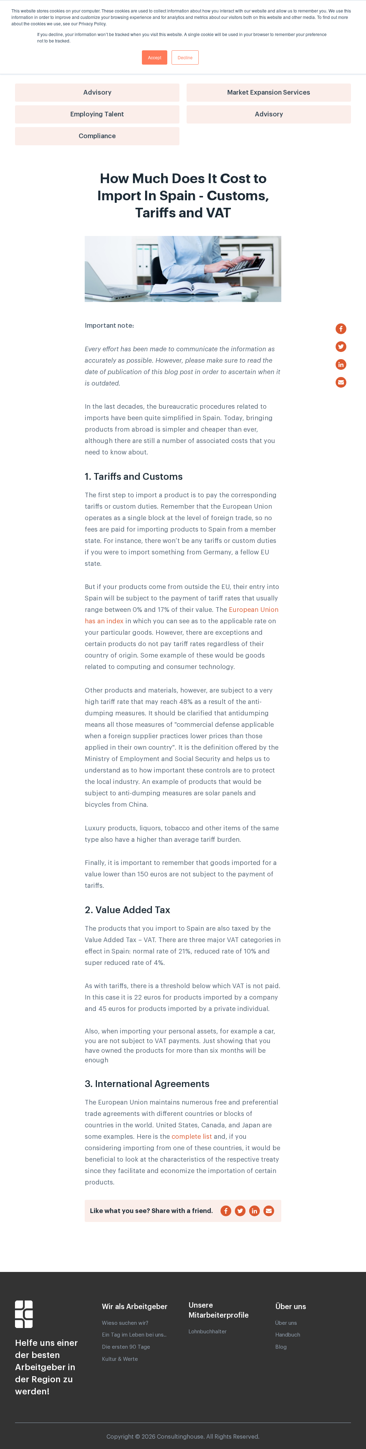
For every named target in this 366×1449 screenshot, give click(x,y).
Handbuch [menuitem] (287, 1335)
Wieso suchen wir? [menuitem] (125, 1323)
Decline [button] (185, 57)
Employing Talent (97, 114)
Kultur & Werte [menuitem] (120, 1359)
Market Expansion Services (268, 92)
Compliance (97, 136)
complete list (192, 1136)
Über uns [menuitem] (286, 1323)
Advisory (97, 92)
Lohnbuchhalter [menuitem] (207, 1331)
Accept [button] (154, 57)
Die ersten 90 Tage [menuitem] (126, 1347)
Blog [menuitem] (281, 1347)
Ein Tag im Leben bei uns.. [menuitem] (134, 1335)
